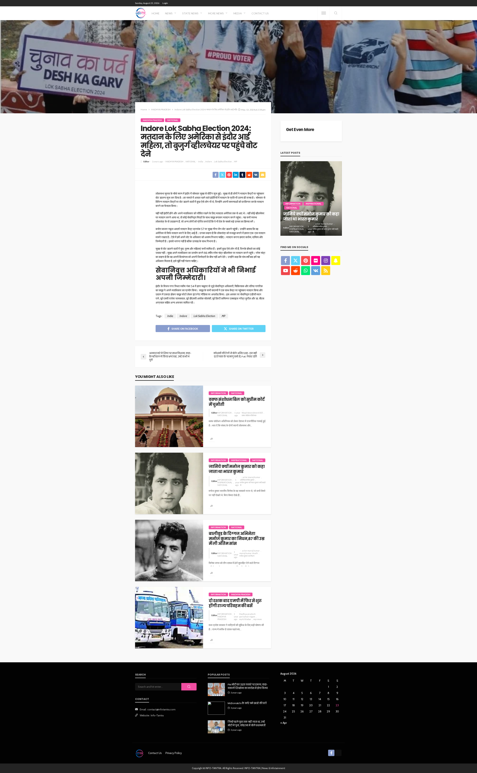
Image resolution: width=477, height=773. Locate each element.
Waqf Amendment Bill (252, 412)
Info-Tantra (157, 715)
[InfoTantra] (141, 13)
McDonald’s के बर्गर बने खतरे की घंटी (247, 703)
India (200, 161)
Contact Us (260, 13)
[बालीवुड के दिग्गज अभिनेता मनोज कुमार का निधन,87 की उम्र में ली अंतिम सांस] (169, 550)
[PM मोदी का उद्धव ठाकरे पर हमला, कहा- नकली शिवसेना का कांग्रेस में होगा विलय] (216, 689)
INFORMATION (218, 393)
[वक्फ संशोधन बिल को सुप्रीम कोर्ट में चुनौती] (169, 416)
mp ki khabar (245, 619)
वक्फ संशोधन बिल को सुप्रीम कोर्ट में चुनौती (237, 402)
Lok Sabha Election (223, 161)
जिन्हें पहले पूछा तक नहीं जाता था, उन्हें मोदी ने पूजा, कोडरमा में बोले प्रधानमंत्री (247, 723)
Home (155, 13)
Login (165, 3)
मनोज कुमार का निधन (246, 556)
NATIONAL (172, 120)
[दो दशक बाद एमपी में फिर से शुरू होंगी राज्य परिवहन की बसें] (169, 617)
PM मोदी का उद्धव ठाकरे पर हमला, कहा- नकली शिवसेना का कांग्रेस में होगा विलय (248, 686)
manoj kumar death (248, 553)
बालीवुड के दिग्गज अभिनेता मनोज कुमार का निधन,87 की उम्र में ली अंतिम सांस (236, 538)
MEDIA (237, 13)
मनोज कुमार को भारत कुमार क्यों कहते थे (253, 483)
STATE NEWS (190, 13)
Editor (146, 161)
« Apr (283, 723)
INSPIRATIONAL (239, 460)
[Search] (336, 13)
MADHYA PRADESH (152, 120)
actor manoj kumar (251, 477)
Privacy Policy (173, 753)
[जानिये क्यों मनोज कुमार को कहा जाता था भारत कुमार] (169, 483)
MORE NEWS (216, 13)
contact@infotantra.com (161, 709)
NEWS (169, 13)
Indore (208, 161)
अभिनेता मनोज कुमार (247, 480)
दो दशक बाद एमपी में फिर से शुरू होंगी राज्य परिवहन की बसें (235, 603)
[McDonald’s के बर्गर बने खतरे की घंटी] (216, 708)
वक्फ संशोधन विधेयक (249, 415)
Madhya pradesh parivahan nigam (247, 615)
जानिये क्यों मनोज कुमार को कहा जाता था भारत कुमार (237, 469)
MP (235, 161)
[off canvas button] (323, 13)
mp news (257, 619)
